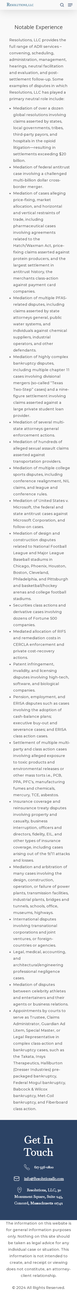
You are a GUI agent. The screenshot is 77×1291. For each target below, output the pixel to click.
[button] (70, 5)
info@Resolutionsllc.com (44, 1178)
